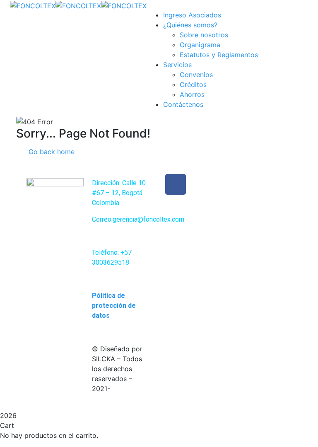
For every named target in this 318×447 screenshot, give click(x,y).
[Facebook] (175, 184)
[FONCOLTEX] (32, 5)
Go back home (50, 151)
